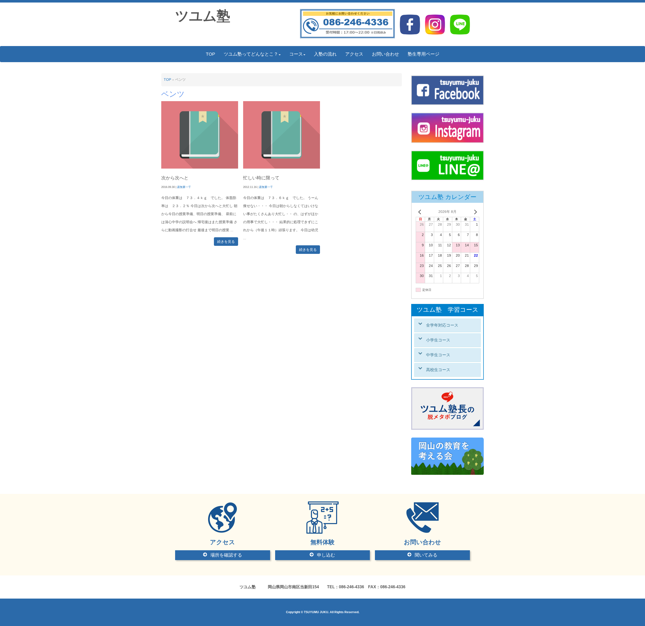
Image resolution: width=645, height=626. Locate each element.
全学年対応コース (442, 325)
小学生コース (438, 340)
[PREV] (420, 212)
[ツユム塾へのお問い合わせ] (347, 37)
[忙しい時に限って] (281, 167)
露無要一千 (184, 186)
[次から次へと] (199, 167)
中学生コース (438, 355)
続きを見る (226, 242)
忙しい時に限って (261, 177)
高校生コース (438, 370)
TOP (167, 80)
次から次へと (174, 177)
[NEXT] (474, 212)
